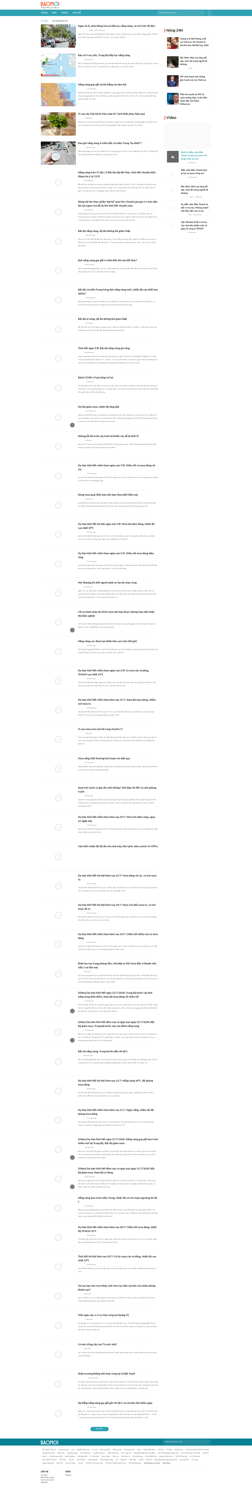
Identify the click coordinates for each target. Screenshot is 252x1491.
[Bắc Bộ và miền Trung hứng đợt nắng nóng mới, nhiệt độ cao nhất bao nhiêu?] (58, 299)
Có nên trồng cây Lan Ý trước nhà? (97, 1344)
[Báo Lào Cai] (80, 353)
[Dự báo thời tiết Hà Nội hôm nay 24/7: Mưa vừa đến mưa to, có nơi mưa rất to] (58, 915)
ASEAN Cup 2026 (56, 1456)
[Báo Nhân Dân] (80, 1001)
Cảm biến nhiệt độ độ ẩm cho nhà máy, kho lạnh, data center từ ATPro (118, 846)
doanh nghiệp (70, 1456)
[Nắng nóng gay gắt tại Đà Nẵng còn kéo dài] (58, 94)
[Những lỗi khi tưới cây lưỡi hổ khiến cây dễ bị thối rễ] (58, 446)
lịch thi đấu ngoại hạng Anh (168, 1453)
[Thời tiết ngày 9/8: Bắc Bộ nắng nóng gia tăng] (58, 358)
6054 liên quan (91, 235)
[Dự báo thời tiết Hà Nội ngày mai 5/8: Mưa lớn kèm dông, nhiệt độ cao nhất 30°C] (58, 534)
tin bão (169, 1450)
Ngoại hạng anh (48, 1463)
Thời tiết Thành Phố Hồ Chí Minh (197, 1450)
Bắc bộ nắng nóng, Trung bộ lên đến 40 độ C (103, 1051)
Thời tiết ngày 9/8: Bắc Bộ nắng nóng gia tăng (104, 348)
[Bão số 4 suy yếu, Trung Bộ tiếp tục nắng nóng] (58, 65)
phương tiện (117, 1450)
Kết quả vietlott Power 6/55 (116, 1463)
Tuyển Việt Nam (113, 1453)
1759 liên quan (88, 210)
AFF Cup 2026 (105, 1450)
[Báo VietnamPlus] (81, 646)
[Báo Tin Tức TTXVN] (80, 587)
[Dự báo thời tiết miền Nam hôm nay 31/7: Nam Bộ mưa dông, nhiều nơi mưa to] (58, 710)
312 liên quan (88, 59)
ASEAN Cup (179, 1450)
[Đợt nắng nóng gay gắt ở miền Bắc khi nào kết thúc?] (58, 270)
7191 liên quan (92, 825)
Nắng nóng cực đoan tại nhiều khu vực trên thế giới (107, 641)
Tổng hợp (68, 1475)
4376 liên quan (92, 473)
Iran (72, 1450)
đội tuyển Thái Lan (49, 1450)
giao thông (106, 1456)
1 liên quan (88, 118)
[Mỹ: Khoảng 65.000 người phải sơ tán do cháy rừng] (58, 592)
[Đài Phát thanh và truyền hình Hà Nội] (81, 411)
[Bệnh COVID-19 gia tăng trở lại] (58, 387)
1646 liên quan (100, 30)
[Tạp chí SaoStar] (81, 148)
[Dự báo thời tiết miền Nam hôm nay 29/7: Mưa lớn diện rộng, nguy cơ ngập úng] (58, 827)
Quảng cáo (44, 1482)
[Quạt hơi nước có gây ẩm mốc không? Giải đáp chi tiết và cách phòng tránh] (58, 797)
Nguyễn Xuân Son (83, 1450)
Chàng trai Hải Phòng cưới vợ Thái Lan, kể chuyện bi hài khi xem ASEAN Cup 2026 (194, 42)
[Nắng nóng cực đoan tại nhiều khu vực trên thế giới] (58, 651)
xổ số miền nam (149, 1450)
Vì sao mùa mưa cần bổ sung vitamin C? (100, 729)
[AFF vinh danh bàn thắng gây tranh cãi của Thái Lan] (173, 81)
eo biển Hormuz (99, 1453)
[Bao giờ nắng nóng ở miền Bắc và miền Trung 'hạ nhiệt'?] (58, 153)
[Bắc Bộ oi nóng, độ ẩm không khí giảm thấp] (58, 329)
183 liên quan (88, 587)
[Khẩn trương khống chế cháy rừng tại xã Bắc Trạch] (58, 1383)
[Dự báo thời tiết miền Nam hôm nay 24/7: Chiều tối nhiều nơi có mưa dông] (58, 944)
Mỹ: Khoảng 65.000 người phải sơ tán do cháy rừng (107, 582)
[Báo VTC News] (81, 474)
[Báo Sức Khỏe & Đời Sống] (80, 733)
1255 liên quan (93, 1378)
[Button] (209, 13)
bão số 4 (60, 1463)
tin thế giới (94, 1456)
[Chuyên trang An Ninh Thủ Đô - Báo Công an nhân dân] (79, 620)
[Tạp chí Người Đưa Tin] (80, 265)
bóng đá (124, 1460)
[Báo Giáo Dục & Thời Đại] (181, 84)
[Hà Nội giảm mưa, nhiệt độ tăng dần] (58, 417)
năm (139, 1450)
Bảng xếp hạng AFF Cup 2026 (144, 1453)
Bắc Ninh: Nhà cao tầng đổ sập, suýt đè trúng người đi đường (193, 61)
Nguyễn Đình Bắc (48, 1453)
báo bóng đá (93, 1460)
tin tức (94, 1450)
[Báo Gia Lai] (82, 30)
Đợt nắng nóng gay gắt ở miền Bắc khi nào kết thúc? (107, 260)
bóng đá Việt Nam (166, 1456)
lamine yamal (64, 1450)
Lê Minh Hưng (138, 1456)
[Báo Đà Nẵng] (81, 89)
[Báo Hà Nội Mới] (81, 235)
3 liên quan (89, 323)
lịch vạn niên (70, 1463)
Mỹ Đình (206, 1453)
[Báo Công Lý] (80, 60)
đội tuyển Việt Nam (49, 1460)
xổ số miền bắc (150, 1456)
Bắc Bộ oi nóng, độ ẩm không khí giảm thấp (102, 319)
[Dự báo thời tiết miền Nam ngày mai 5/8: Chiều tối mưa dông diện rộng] (58, 563)
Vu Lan (80, 1463)
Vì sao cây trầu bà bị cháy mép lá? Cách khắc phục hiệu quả (111, 114)
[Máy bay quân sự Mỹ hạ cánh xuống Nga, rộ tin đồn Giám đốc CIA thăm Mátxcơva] (173, 99)
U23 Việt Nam (85, 1453)
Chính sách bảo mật (47, 1480)
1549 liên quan (92, 884)
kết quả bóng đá (135, 1463)
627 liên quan (89, 763)
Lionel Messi (81, 1460)
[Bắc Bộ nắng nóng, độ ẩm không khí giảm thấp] (58, 241)
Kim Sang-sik (126, 1453)
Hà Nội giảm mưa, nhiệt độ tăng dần (98, 407)
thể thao (63, 1460)
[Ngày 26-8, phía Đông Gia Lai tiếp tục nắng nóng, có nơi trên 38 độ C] (58, 36)
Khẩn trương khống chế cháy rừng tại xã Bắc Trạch (106, 1373)
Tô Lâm (71, 1460)
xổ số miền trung (106, 1460)
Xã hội (141, 1460)
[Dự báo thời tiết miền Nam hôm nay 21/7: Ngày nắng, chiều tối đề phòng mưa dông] (58, 1120)
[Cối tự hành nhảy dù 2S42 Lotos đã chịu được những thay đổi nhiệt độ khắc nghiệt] (58, 622)
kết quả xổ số (129, 1450)
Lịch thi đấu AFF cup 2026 (190, 1453)
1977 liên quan (91, 411)
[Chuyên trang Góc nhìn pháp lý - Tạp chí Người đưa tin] (80, 181)
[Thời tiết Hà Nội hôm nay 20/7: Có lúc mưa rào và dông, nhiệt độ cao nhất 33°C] (58, 1266)
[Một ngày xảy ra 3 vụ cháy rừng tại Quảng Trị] (58, 1325)
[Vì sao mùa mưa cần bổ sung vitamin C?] (58, 739)
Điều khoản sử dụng (47, 1477)
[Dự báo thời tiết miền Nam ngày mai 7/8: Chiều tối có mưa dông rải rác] (58, 475)
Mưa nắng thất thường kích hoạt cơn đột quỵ (104, 758)
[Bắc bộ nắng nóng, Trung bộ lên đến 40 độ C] (58, 1061)
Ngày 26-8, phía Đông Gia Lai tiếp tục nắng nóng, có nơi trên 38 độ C (117, 26)
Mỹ (117, 1460)
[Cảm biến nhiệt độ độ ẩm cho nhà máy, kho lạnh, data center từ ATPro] (58, 856)
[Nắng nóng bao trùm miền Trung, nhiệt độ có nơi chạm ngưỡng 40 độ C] (58, 1208)
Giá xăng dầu (82, 1456)
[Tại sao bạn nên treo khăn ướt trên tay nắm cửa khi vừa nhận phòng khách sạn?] (58, 1295)
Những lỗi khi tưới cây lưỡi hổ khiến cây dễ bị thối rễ (108, 436)
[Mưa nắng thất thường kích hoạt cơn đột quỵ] (58, 768)
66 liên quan (89, 499)
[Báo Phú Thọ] (81, 851)
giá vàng (195, 1460)
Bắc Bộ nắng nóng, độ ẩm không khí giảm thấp (104, 231)
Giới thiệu (44, 1475)
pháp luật (60, 1453)
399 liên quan (89, 1001)
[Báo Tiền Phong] (183, 108)
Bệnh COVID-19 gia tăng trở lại (95, 377)
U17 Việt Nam (195, 1456)
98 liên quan (193, 177)
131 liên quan (91, 89)
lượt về (149, 1460)
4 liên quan (90, 382)
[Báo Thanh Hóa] (81, 382)
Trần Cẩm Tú (125, 1456)
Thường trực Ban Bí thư (94, 1463)
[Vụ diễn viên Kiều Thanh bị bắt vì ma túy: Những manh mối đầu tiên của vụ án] (173, 209)
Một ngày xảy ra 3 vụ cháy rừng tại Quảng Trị (103, 1315)
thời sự (161, 1450)
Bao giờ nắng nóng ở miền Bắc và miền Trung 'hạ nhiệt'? (110, 143)
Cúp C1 (44, 1456)
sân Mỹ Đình (184, 1460)
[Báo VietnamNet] (80, 118)
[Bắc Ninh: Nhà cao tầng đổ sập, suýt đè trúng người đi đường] (173, 62)
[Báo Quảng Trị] (82, 1378)
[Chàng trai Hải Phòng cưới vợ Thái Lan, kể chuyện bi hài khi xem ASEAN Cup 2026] (173, 43)
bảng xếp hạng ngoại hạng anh (165, 1460)
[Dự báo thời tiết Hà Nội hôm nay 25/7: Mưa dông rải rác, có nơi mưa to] (58, 885)
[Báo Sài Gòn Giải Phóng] (81, 1319)
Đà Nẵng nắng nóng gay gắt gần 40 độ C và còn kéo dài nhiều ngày (115, 1403)
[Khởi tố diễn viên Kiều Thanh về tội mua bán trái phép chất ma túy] (173, 157)
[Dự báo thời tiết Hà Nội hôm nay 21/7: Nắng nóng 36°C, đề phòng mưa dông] (58, 1090)
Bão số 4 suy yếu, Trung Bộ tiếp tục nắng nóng (104, 55)
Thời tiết (133, 1460)
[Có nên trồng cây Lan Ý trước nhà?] (58, 1354)
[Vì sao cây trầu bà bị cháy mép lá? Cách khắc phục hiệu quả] (58, 124)
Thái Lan (115, 1456)
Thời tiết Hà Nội (181, 1456)
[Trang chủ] (50, 5)
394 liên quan (90, 147)
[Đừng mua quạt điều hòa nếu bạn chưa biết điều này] (58, 504)
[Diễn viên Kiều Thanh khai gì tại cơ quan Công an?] (173, 174)
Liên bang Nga (72, 1453)
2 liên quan (88, 733)
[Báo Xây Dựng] (183, 68)
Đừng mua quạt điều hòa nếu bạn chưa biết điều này (108, 495)
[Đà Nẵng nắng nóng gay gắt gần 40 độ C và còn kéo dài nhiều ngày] (58, 1413)
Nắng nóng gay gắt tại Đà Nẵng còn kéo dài (102, 84)
